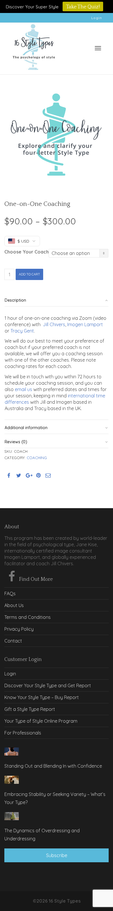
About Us (14, 605)
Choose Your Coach (26, 251)
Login (96, 18)
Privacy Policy (19, 629)
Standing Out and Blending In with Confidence (53, 766)
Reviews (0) (16, 441)
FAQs (10, 593)
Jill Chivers (54, 324)
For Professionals (22, 733)
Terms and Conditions (27, 617)
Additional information (26, 427)
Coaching (37, 457)
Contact (13, 641)
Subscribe (56, 855)
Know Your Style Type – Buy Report (41, 697)
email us (23, 389)
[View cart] (83, 47)
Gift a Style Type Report (29, 709)
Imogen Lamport (85, 324)
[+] (11, 751)
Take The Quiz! (83, 7)
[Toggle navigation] (98, 48)
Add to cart (29, 274)
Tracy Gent (22, 331)
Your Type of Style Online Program (40, 721)
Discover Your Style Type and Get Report (47, 685)
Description (15, 300)
